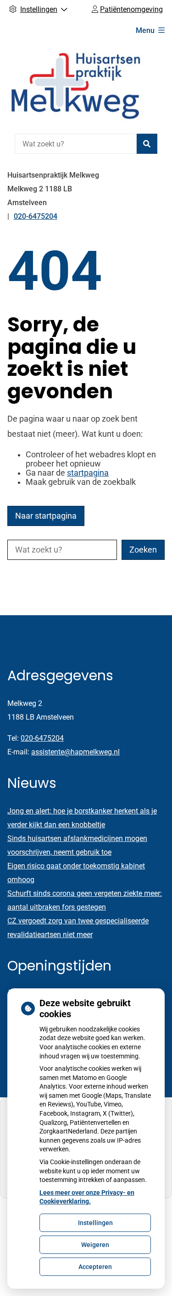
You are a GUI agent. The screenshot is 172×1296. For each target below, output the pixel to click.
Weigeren (95, 1244)
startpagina (88, 472)
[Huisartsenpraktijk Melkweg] (76, 86)
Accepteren (95, 1266)
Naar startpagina (46, 516)
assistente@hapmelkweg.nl (75, 752)
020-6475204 (42, 738)
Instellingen (95, 1222)
